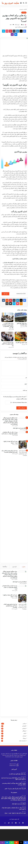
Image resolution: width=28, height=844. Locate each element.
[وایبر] (12, 34)
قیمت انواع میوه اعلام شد (21, 342)
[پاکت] (7, 31)
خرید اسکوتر (22, 755)
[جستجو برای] (23, 3)
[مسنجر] (15, 34)
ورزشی (24, 735)
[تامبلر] (14, 31)
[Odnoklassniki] (21, 303)
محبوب (23, 566)
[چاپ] (7, 303)
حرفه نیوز (3, 753)
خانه (25, 9)
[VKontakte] (3, 300)
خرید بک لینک (8, 753)
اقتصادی (24, 726)
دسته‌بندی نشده (22, 740)
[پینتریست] (10, 31)
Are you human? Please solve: (20, 402)
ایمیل (26, 383)
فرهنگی (24, 730)
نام (26, 377)
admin (23, 24)
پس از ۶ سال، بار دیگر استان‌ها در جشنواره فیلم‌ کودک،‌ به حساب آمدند (9, 587)
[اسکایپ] (3, 31)
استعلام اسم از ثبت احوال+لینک (20, 428)
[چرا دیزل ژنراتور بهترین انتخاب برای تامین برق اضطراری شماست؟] (23, 505)
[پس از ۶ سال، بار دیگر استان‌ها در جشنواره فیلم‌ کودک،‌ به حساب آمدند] (23, 435)
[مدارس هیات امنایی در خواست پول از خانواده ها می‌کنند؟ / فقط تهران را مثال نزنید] (7, 317)
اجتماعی (21, 9)
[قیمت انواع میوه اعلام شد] (21, 336)
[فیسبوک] (24, 31)
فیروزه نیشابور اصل (18, 756)
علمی (24, 733)
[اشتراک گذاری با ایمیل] (10, 303)
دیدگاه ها (5, 566)
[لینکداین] (17, 31)
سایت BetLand (6, 755)
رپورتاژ (24, 738)
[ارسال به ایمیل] (21, 24)
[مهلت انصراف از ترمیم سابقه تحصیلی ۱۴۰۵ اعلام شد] (7, 336)
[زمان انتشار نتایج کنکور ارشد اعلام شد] (21, 317)
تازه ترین (14, 566)
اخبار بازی (11, 755)
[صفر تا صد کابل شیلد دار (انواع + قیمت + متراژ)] (23, 445)
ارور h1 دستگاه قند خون (16, 753)
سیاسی (24, 723)
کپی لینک (5, 293)
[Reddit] (7, 300)
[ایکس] (21, 31)
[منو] (26, 3)
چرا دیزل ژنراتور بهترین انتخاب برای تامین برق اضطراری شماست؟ (10, 606)
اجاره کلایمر (24, 753)
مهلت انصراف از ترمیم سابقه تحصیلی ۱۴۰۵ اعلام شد (7, 344)
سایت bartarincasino (9, 756)
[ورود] (21, 3)
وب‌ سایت (25, 390)
